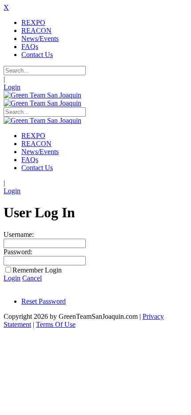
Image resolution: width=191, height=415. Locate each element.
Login (12, 87)
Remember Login (37, 270)
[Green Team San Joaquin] (42, 95)
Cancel (32, 278)
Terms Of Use (56, 324)
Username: (19, 234)
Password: (18, 252)
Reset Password (43, 301)
